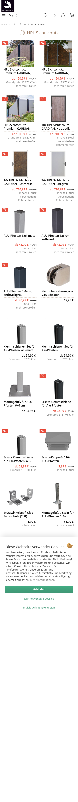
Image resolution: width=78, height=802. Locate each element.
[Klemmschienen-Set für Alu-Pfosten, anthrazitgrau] (58, 330)
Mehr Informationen (42, 580)
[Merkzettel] (54, 15)
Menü (13, 15)
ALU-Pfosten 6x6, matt (19, 236)
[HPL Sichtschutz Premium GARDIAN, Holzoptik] (20, 53)
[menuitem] (9, 15)
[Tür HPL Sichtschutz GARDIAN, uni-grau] (58, 164)
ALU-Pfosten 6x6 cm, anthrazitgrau (18, 293)
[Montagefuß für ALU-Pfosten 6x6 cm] (20, 385)
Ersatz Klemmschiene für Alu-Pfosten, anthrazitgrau (56, 403)
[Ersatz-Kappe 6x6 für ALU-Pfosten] (58, 441)
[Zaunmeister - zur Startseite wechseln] (7, 6)
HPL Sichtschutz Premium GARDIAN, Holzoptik (17, 71)
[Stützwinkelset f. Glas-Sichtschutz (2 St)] (20, 496)
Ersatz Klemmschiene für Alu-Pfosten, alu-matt (18, 459)
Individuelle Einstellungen (39, 607)
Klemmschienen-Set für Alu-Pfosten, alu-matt (20, 348)
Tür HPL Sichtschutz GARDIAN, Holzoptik (56, 126)
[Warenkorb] (72, 15)
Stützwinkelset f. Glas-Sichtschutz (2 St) (19, 514)
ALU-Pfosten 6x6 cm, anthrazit (56, 237)
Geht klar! (39, 589)
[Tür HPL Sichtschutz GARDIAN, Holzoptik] (58, 108)
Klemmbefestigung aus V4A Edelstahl (57, 293)
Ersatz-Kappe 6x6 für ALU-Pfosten (56, 459)
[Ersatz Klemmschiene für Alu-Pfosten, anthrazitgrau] (58, 385)
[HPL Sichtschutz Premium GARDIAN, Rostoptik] (58, 53)
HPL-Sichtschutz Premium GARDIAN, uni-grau (17, 126)
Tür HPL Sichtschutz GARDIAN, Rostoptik (18, 182)
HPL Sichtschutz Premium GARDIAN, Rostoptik (55, 71)
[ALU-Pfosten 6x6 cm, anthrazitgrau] (20, 274)
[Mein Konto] (63, 15)
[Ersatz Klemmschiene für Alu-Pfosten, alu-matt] (20, 441)
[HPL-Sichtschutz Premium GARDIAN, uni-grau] (20, 108)
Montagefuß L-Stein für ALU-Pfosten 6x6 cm (58, 514)
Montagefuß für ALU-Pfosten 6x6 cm (18, 403)
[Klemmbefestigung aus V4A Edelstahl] (58, 274)
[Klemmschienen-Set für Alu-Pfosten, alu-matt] (20, 330)
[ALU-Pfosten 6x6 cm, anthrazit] (58, 219)
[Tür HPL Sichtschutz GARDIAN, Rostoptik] (20, 164)
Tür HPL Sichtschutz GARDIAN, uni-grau (55, 182)
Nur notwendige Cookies (39, 598)
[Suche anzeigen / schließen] (45, 15)
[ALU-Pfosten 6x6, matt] (20, 219)
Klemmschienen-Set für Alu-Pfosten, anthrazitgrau (58, 348)
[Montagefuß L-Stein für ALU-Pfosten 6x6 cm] (58, 496)
